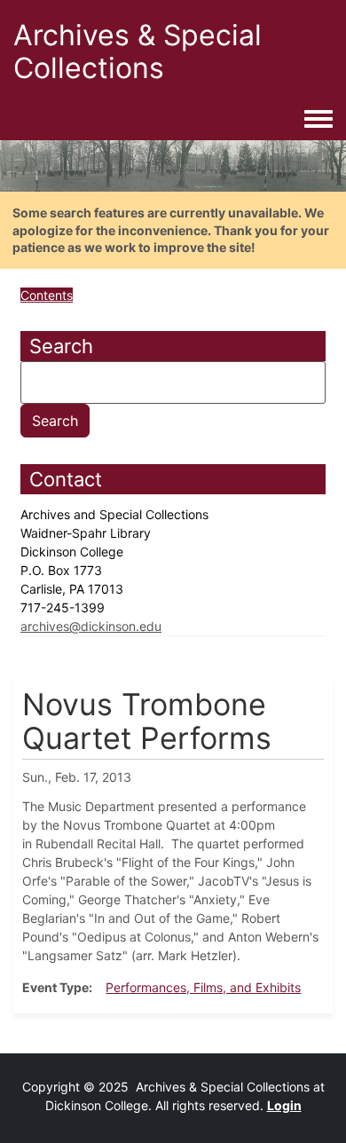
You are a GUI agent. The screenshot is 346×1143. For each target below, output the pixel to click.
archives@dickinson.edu (90, 626)
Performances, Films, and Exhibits (203, 987)
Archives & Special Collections (137, 51)
